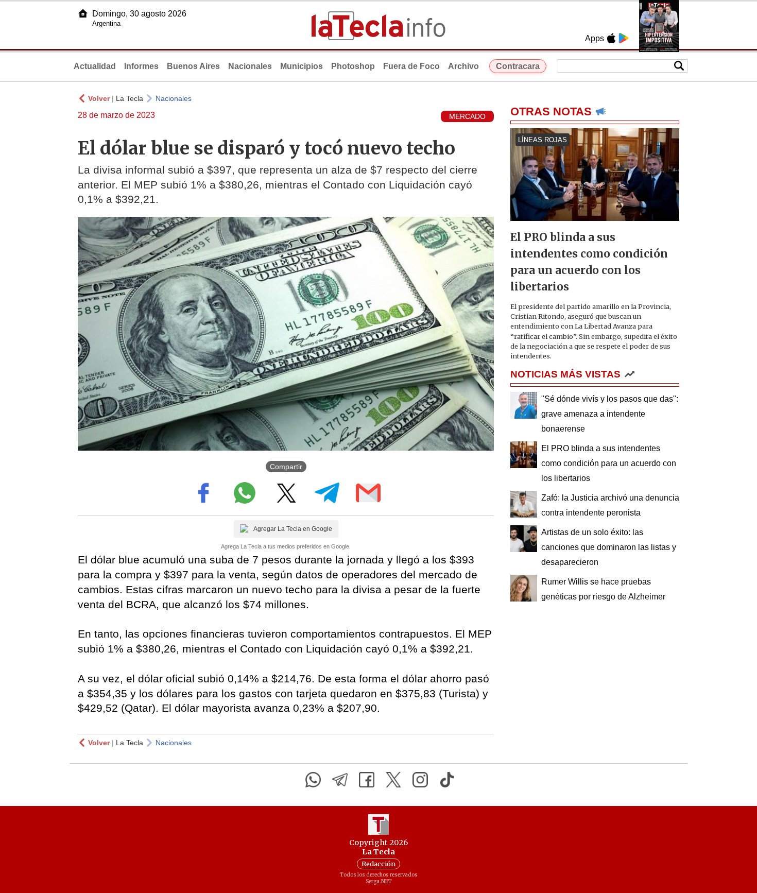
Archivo (463, 66)
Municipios (301, 66)
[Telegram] (340, 779)
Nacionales (250, 66)
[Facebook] (366, 779)
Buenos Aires (193, 66)
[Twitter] (393, 779)
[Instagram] (420, 779)
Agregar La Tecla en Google (292, 529)
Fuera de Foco (411, 66)
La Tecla (129, 98)
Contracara (518, 66)
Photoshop (353, 66)
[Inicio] (83, 13)
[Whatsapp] (313, 779)
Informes (141, 66)
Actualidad (95, 66)
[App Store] (611, 38)
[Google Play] (623, 38)
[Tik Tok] (447, 779)
